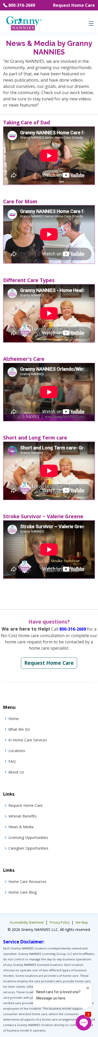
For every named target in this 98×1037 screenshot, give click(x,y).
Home (13, 718)
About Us (16, 772)
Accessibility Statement (27, 922)
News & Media (20, 826)
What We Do (19, 729)
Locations (16, 750)
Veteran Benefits (22, 816)
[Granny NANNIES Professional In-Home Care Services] (23, 23)
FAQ (12, 761)
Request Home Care (74, 5)
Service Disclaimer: (23, 942)
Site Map (82, 922)
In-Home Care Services (27, 739)
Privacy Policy (60, 922)
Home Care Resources (27, 881)
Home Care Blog (22, 892)
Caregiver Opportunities (28, 848)
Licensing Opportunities (28, 837)
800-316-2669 (21, 5)
